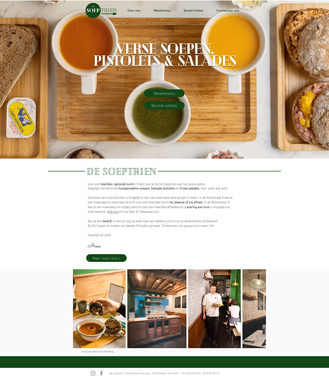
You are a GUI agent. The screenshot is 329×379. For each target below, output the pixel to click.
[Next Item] (260, 308)
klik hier (113, 212)
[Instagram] (93, 373)
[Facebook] (101, 373)
